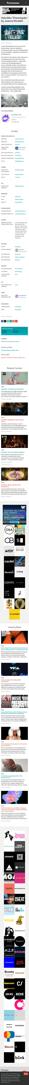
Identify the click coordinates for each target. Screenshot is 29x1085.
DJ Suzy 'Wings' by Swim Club (10, 350)
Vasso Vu (17, 144)
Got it (25, 1074)
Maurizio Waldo (19, 174)
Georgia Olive (18, 202)
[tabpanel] (14, 334)
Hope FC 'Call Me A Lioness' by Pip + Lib (13, 357)
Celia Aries (18, 196)
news (2, 646)
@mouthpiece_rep (23, 297)
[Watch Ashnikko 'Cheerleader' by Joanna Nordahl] (14, 32)
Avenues (21, 249)
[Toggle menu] (3, 2)
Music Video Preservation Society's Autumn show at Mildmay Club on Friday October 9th (14, 648)
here (9, 1082)
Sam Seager (18, 307)
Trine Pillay (18, 155)
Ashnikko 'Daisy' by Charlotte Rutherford (11, 485)
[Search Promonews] (26, 2)
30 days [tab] (10, 331)
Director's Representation (18, 117)
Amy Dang (17, 246)
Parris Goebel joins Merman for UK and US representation (14, 744)
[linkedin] (11, 321)
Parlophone (18, 309)
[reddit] (13, 321)
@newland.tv (22, 149)
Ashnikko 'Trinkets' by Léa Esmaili (12, 389)
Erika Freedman (19, 199)
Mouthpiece (15, 115)
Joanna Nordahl (19, 139)
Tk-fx (16, 285)
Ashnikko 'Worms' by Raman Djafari (12, 452)
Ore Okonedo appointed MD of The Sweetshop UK (11, 776)
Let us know (16, 341)
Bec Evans (17, 254)
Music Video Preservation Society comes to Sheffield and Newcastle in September (14, 712)
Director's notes (6, 464)
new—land (22, 147)
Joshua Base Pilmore (20, 211)
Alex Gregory (18, 271)
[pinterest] (16, 321)
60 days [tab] (15, 331)
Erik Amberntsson (19, 142)
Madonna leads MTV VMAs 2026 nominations (10, 680)
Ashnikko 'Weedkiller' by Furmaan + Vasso (12, 420)
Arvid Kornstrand (19, 170)
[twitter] (5, 321)
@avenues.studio (23, 251)
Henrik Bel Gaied (19, 158)
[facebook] (2, 321)
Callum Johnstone (20, 257)
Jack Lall (17, 177)
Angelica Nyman (19, 186)
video (2, 387)
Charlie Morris (19, 269)
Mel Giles (17, 153)
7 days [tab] (4, 331)
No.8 (16, 274)
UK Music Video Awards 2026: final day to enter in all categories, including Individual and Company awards (14, 809)
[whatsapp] (8, 321)
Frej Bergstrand (19, 161)
